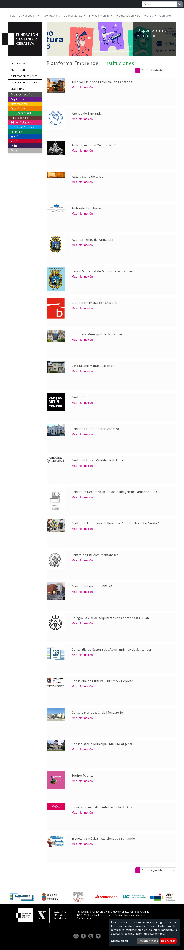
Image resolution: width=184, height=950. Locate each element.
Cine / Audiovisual (21, 113)
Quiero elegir (119, 940)
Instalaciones (19, 63)
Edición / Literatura (21, 122)
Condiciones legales (134, 915)
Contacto (165, 15)
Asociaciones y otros (24, 82)
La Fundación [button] (28, 15)
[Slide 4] (114, 51)
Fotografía (16, 131)
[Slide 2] (101, 51)
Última (170, 70)
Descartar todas (148, 940)
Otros (14, 150)
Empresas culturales (24, 76)
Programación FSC (128, 15)
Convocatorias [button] (73, 15)
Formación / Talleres (22, 127)
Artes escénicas (19, 103)
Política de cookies (87, 918)
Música (14, 141)
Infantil (14, 136)
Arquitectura (17, 99)
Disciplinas (17, 89)
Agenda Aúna (51, 15)
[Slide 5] (121, 51)
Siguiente (156, 70)
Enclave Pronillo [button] (99, 15)
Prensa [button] (149, 15)
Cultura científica (20, 117)
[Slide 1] (95, 51)
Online (14, 145)
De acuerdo (168, 940)
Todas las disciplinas (22, 94)
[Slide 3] (108, 51)
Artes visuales (18, 108)
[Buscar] (180, 4)
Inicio (12, 15)
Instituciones (19, 70)
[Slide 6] (127, 51)
